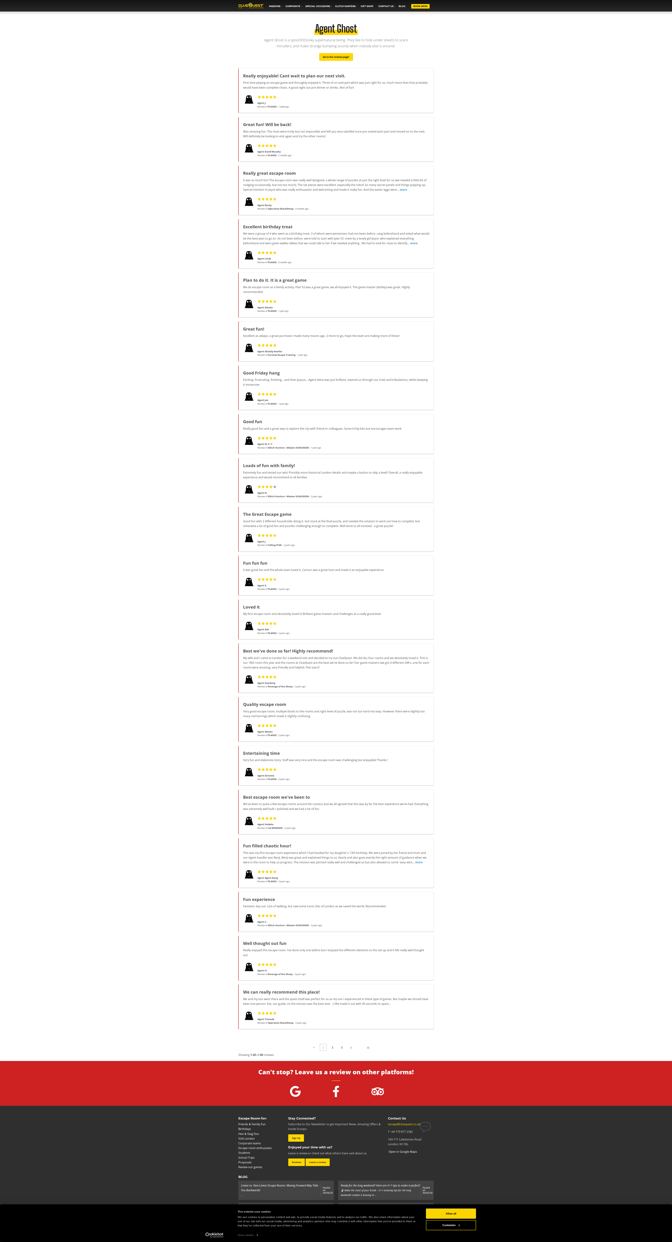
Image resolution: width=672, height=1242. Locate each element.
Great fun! (253, 329)
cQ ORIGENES (275, 828)
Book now (420, 6)
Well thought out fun (264, 943)
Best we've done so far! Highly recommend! (288, 651)
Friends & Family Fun (252, 1124)
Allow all (451, 1213)
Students (244, 1153)
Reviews (296, 1162)
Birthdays (244, 1129)
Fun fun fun (255, 563)
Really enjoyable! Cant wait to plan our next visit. (294, 76)
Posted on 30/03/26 (427, 1190)
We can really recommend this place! (281, 992)
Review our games (250, 1167)
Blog (402, 6)
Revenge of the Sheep (280, 686)
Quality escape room (264, 704)
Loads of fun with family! (269, 465)
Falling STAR (275, 545)
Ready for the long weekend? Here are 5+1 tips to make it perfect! (380, 1185)
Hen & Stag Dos (248, 1134)
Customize (449, 1224)
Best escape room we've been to (276, 797)
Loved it (251, 607)
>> (368, 1047)
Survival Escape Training (281, 354)
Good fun (252, 421)
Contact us (386, 6)
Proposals (245, 1162)
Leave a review (317, 1162)
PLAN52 (272, 106)
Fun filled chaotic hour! (267, 846)
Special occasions (317, 6)
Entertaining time (261, 753)
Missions (274, 6)
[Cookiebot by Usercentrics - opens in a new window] (214, 1235)
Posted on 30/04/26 (328, 1190)
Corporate (292, 6)
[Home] (251, 6)
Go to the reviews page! (336, 56)
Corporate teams (249, 1143)
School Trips (246, 1158)
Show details (246, 1235)
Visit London (246, 1138)
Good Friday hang (261, 373)
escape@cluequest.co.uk (404, 1124)
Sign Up (296, 1138)
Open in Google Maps (402, 1152)
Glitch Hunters (345, 6)
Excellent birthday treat (267, 227)
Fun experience (259, 899)
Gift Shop (367, 6)
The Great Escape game (267, 514)
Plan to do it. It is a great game (275, 280)
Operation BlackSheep (280, 208)
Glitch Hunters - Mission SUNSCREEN (288, 447)
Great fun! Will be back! (267, 124)
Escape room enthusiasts (255, 1148)
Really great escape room (269, 173)
